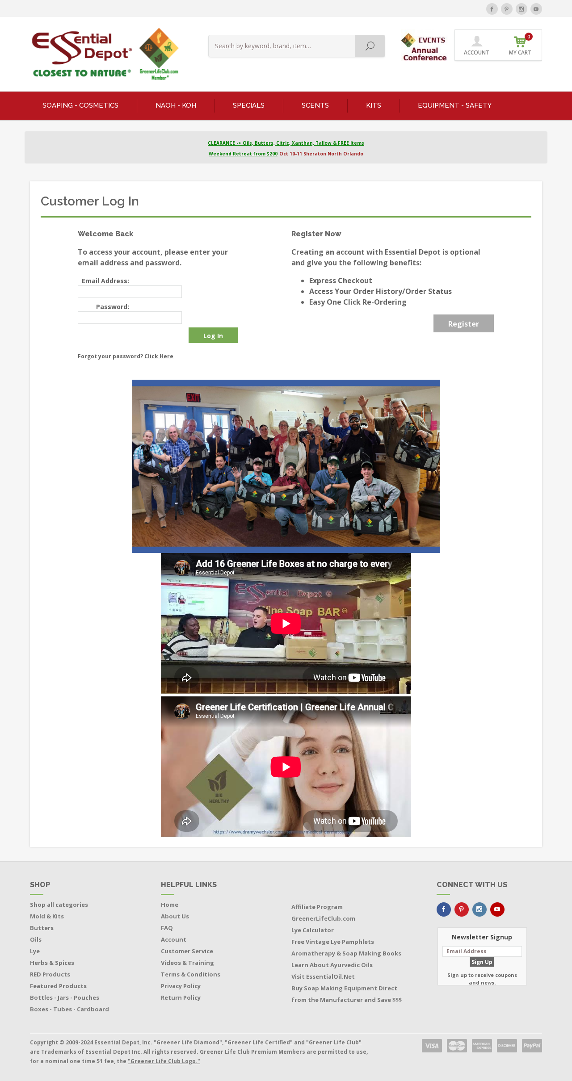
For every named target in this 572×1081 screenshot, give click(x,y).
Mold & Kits (47, 916)
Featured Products (58, 986)
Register (463, 324)
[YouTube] (536, 9)
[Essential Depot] (103, 54)
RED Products (50, 974)
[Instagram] (521, 9)
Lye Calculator (312, 930)
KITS (373, 105)
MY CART (520, 45)
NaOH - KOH (176, 105)
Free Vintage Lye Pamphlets (332, 942)
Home (169, 905)
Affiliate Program (317, 907)
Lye (35, 951)
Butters (42, 928)
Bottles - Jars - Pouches (64, 997)
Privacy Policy (181, 986)
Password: (112, 306)
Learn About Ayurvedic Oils (332, 965)
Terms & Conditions (190, 974)
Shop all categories (59, 905)
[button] (425, 44)
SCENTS (315, 105)
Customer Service (187, 951)
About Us (175, 916)
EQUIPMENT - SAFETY (455, 105)
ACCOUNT (476, 52)
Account (173, 939)
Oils (36, 939)
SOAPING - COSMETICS (80, 105)
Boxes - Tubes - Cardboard (69, 1009)
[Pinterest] (507, 9)
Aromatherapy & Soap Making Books (346, 953)
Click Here (158, 356)
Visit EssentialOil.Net (323, 976)
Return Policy (181, 997)
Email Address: (105, 281)
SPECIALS (249, 105)
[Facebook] (492, 9)
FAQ (167, 928)
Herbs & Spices (52, 963)
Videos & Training (187, 963)
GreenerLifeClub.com (323, 918)
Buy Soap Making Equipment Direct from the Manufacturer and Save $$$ (346, 994)
